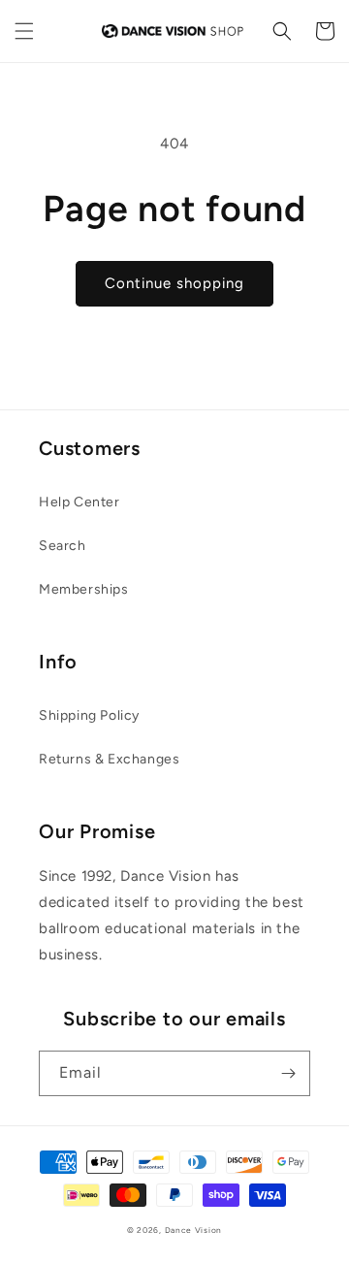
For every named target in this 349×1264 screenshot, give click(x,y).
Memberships (84, 589)
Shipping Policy (89, 715)
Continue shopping (174, 283)
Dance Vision (193, 1230)
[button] (24, 31)
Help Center (79, 502)
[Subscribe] (288, 1073)
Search (62, 545)
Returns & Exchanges (109, 759)
